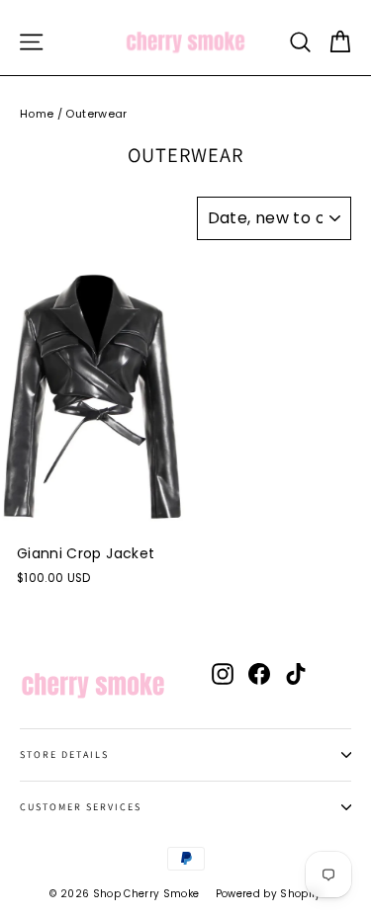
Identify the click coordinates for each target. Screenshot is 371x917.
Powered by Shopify (269, 893)
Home (36, 114)
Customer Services (80, 806)
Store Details (64, 754)
